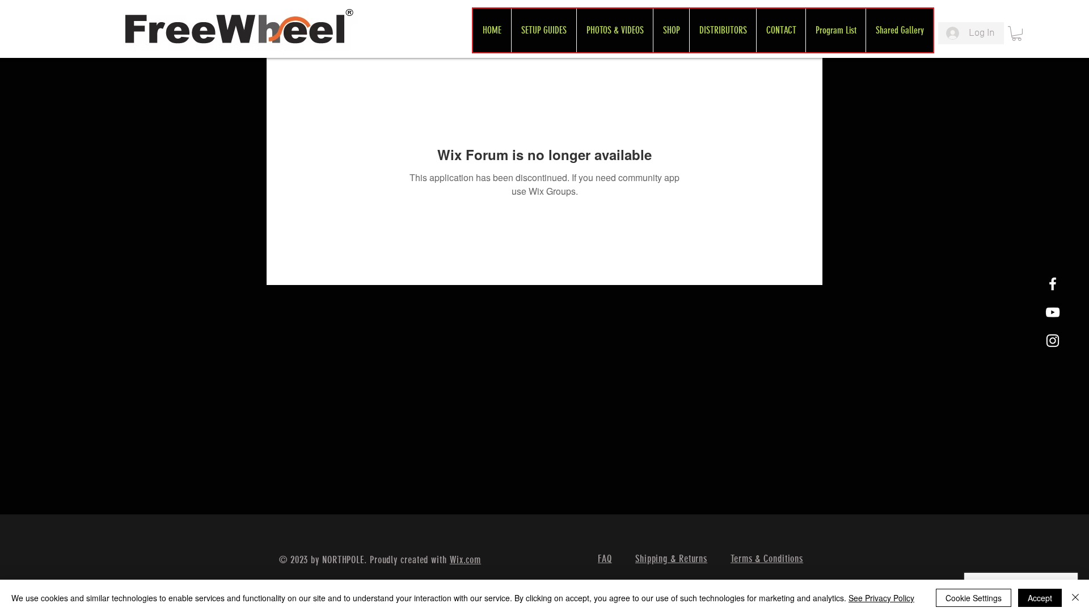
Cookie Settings (974, 598)
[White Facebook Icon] (1052, 283)
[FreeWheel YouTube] (1052, 312)
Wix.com (465, 560)
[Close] (1075, 598)
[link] (1016, 33)
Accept (1040, 598)
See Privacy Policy (881, 598)
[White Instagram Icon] (1052, 340)
